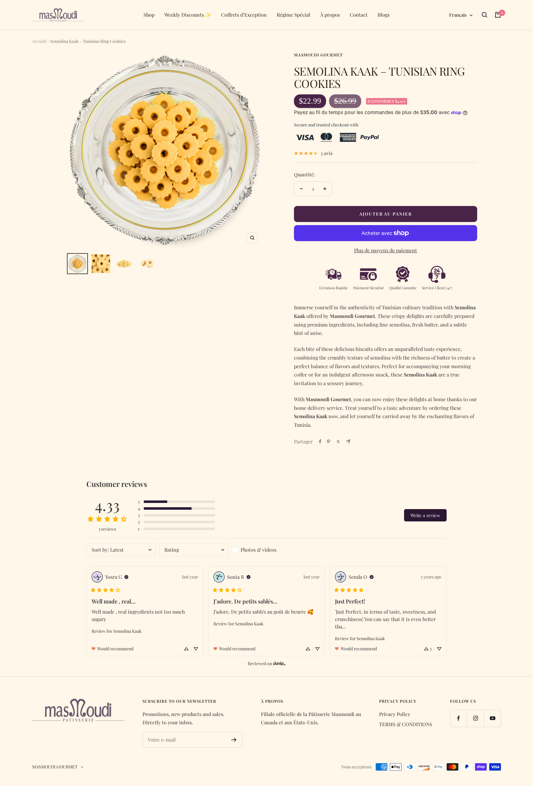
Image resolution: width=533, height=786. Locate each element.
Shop (149, 14)
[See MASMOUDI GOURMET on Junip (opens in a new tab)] (279, 663)
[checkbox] (266, 549)
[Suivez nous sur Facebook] (458, 718)
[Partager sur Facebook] (320, 441)
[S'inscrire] (234, 740)
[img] (126, 577)
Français (458, 15)
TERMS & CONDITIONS (405, 724)
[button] (176, 502)
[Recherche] (484, 15)
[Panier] (498, 15)
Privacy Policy (394, 714)
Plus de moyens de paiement (385, 250)
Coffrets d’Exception (244, 14)
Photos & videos (258, 549)
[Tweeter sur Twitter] (338, 441)
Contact (359, 14)
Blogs (384, 14)
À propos (330, 14)
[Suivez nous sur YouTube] (492, 718)
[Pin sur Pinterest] (328, 441)
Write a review (425, 515)
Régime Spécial (293, 14)
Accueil (39, 41)
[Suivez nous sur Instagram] (475, 718)
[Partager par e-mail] (348, 441)
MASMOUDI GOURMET (318, 54)
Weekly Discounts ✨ (187, 14)
